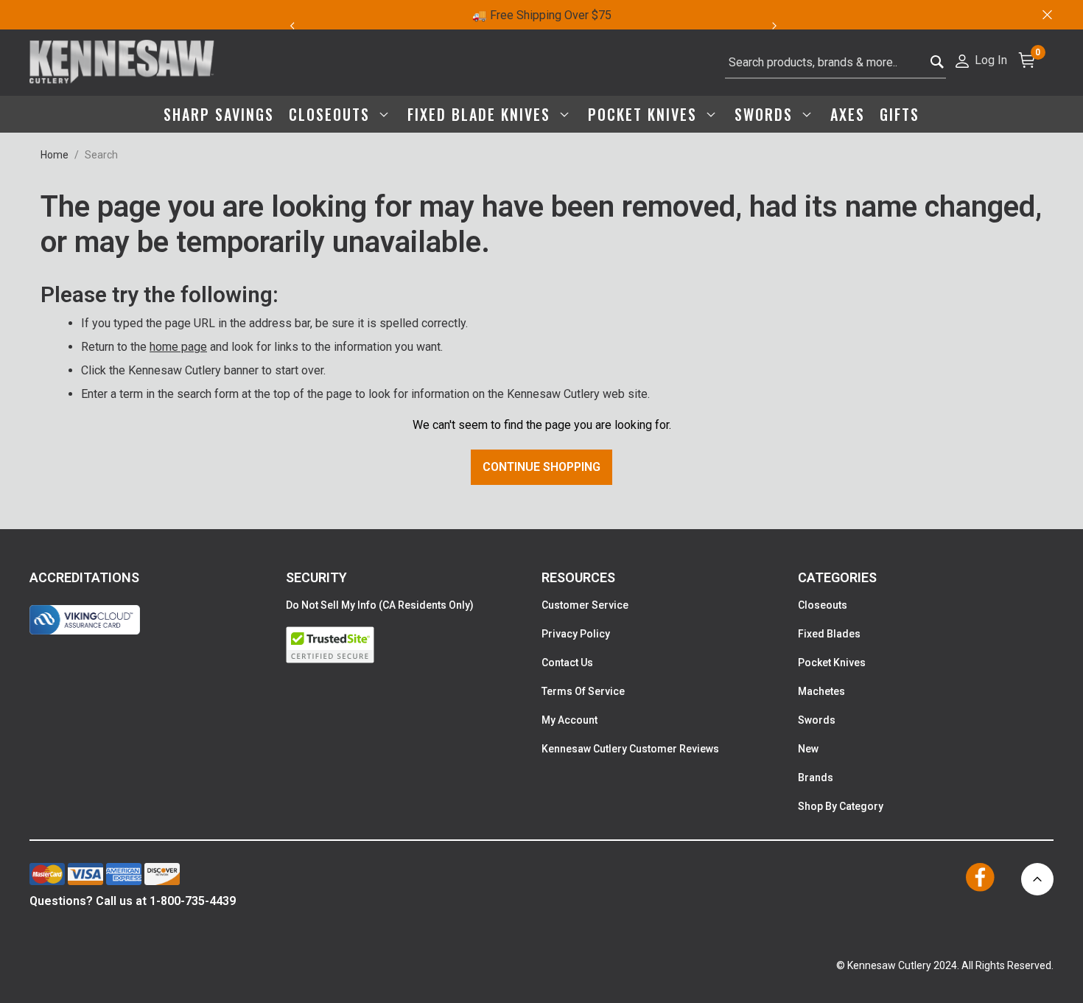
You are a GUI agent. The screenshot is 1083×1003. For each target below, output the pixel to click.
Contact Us (567, 662)
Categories (837, 577)
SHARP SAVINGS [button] (219, 114)
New (808, 749)
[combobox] (835, 62)
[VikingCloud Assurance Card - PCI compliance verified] (84, 620)
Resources (578, 577)
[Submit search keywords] (937, 63)
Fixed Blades (829, 634)
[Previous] (292, 26)
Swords (816, 720)
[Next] (783, 26)
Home (55, 155)
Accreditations (84, 577)
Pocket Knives (832, 662)
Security (316, 577)
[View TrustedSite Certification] (414, 644)
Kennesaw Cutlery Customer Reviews (630, 749)
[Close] (1046, 14)
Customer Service (585, 605)
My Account (569, 720)
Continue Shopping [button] (541, 467)
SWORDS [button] (766, 114)
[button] (980, 59)
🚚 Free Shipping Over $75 (541, 15)
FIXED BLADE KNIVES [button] (481, 114)
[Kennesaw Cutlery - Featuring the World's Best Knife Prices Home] (121, 62)
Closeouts (822, 605)
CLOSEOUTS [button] (332, 114)
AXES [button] (847, 114)
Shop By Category (840, 806)
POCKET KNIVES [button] (645, 114)
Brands (815, 777)
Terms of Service (583, 691)
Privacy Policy (576, 634)
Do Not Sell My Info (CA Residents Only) (380, 605)
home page (178, 347)
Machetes (821, 691)
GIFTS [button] (899, 114)
